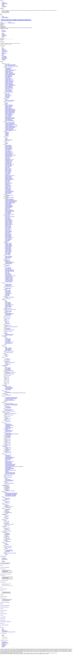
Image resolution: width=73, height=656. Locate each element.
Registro (4, 23)
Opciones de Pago (4, 35)
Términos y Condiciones (5, 17)
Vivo (3, 560)
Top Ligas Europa (4, 57)
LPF (2, 47)
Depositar (5, 28)
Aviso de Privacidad (4, 642)
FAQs (3, 16)
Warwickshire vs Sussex (2, 618)
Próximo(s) (3, 561)
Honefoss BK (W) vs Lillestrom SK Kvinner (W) (8, 631)
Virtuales (3, 4)
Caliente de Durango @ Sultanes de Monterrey (5, 605)
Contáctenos (3, 645)
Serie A (3, 52)
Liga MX (3, 53)
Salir (7, 28)
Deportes (3, 2)
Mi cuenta (1, 25)
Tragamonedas (4, 6)
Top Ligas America (4, 58)
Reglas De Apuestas (4, 559)
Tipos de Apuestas (4, 558)
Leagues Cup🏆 (4, 50)
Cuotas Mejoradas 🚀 (5, 51)
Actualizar (2, 28)
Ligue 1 (3, 54)
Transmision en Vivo (5, 3)
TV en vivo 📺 (4, 56)
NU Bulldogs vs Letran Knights (3, 610)
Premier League (4, 49)
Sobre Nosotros (4, 641)
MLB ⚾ (3, 48)
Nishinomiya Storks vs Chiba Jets (3, 596)
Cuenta (1, 27)
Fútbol (3, 629)
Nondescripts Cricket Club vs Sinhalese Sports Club (5, 621)
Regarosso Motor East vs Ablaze (3, 613)
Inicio (3, 628)
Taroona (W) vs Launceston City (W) (4, 580)
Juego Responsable (4, 644)
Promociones (3, 34)
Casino (3, 5)
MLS (2, 55)
